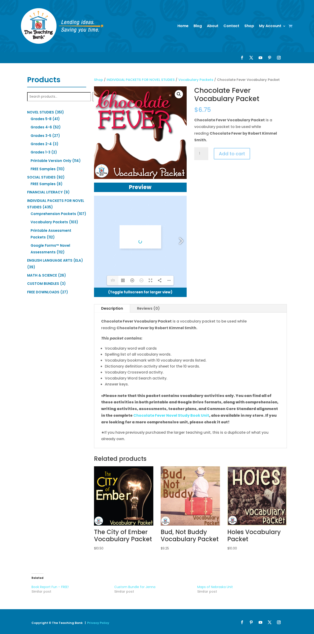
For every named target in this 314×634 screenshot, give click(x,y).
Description (112, 308)
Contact (231, 25)
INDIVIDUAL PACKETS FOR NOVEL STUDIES (141, 79)
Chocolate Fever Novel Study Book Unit (171, 415)
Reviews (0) (148, 308)
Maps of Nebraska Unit (215, 587)
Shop (249, 25)
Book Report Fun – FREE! (50, 587)
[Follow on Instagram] (279, 57)
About (212, 25)
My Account (270, 25)
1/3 (113, 280)
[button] (179, 94)
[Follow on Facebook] (242, 57)
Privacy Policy (98, 623)
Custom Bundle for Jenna (134, 587)
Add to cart (232, 153)
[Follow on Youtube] (260, 57)
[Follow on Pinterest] (269, 57)
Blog (198, 25)
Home (182, 25)
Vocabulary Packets (195, 79)
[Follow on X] (251, 57)
